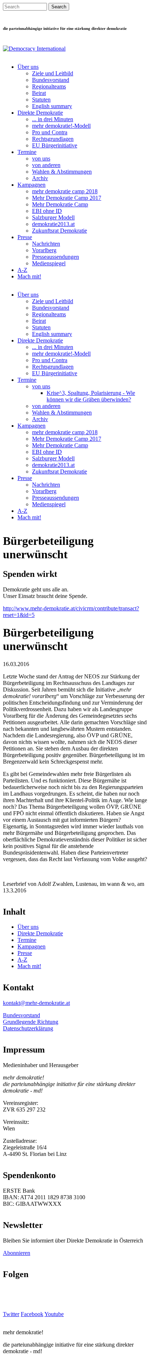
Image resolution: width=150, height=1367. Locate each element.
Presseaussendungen (55, 257)
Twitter (11, 1314)
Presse (24, 237)
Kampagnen (31, 185)
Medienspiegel (49, 263)
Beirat (39, 93)
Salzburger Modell (53, 217)
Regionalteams (49, 86)
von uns (41, 158)
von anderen (46, 165)
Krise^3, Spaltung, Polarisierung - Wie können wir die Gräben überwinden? (91, 396)
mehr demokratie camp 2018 (65, 191)
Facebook (32, 1314)
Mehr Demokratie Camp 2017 (66, 198)
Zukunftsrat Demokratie (59, 230)
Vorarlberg (44, 250)
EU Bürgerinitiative (54, 145)
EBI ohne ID (47, 211)
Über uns (28, 67)
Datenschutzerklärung (28, 1028)
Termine (26, 152)
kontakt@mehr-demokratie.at (36, 1003)
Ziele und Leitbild (52, 73)
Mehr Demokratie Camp (60, 204)
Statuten (41, 99)
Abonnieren (16, 1253)
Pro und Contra (49, 132)
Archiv (40, 178)
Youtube (54, 1314)
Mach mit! (29, 276)
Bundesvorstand (50, 80)
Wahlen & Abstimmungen (62, 172)
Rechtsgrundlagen (53, 139)
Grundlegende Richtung (30, 1022)
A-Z (22, 270)
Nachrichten (46, 244)
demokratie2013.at (53, 224)
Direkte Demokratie (40, 113)
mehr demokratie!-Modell (61, 126)
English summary (52, 106)
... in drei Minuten (52, 119)
